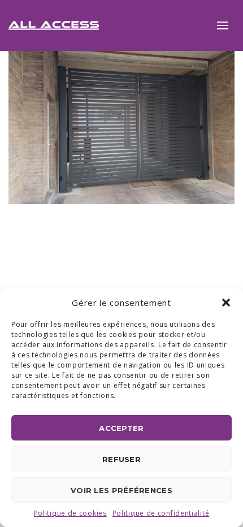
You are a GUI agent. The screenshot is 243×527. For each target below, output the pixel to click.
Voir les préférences (121, 490)
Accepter (121, 428)
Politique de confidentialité (161, 513)
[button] (226, 302)
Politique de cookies (70, 513)
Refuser (121, 459)
